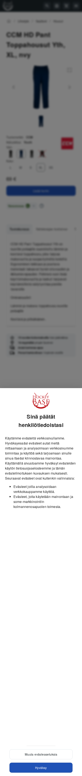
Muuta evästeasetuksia (41, 754)
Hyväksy (41, 768)
